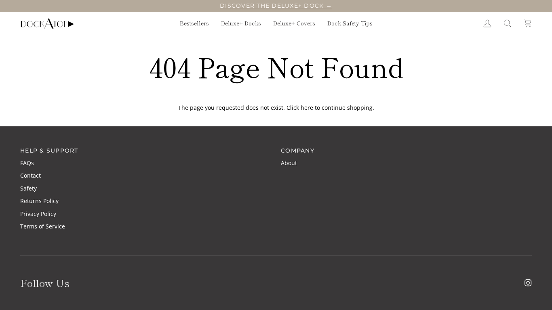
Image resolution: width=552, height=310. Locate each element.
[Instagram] (528, 283)
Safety (28, 188)
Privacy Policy (38, 214)
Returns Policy (39, 201)
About (289, 163)
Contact (30, 175)
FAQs (27, 163)
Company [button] (297, 150)
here (307, 107)
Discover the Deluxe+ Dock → (276, 5)
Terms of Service (42, 226)
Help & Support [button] (49, 150)
